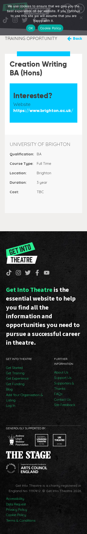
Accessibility (15, 498)
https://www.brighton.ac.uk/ (43, 110)
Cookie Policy (16, 515)
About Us (61, 372)
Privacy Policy (16, 509)
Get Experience (17, 378)
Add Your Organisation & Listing (24, 397)
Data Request (16, 504)
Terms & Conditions (20, 520)
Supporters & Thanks (64, 386)
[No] (81, 17)
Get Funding (15, 384)
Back (77, 38)
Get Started (14, 368)
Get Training (15, 373)
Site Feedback (64, 405)
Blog (9, 389)
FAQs (58, 394)
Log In (10, 405)
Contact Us (62, 399)
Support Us (62, 377)
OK (31, 28)
